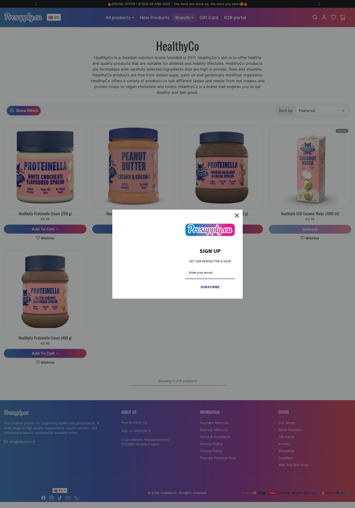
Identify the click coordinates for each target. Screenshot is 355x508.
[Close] (237, 215)
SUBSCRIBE (210, 287)
